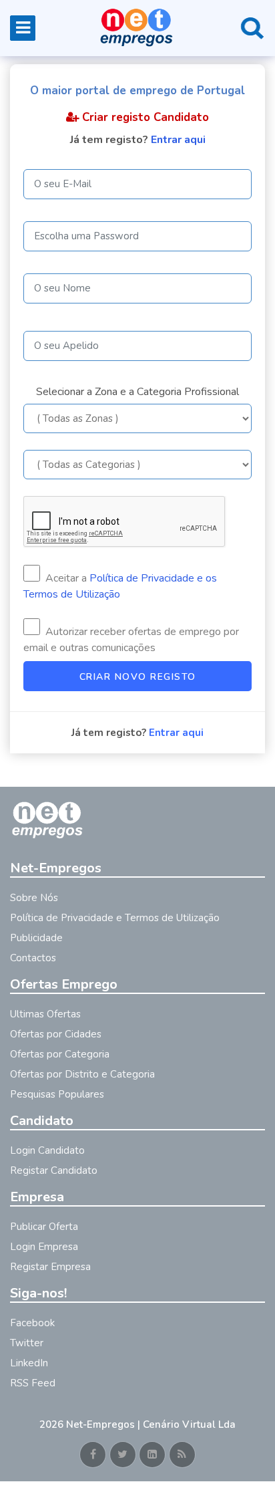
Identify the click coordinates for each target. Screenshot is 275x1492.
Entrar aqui (178, 139)
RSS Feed (32, 1383)
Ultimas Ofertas (45, 1014)
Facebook (32, 1323)
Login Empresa (44, 1246)
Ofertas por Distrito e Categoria (82, 1074)
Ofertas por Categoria (59, 1054)
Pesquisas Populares (57, 1094)
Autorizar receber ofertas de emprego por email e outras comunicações (131, 639)
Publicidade (36, 938)
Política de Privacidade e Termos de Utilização (115, 917)
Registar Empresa (50, 1266)
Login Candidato (47, 1150)
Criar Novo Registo (137, 676)
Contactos (33, 958)
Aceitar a (120, 586)
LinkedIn (29, 1363)
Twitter (26, 1343)
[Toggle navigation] (22, 28)
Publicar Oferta (44, 1226)
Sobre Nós (34, 897)
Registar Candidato (53, 1170)
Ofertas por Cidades (55, 1034)
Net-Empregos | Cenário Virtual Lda (151, 1424)
